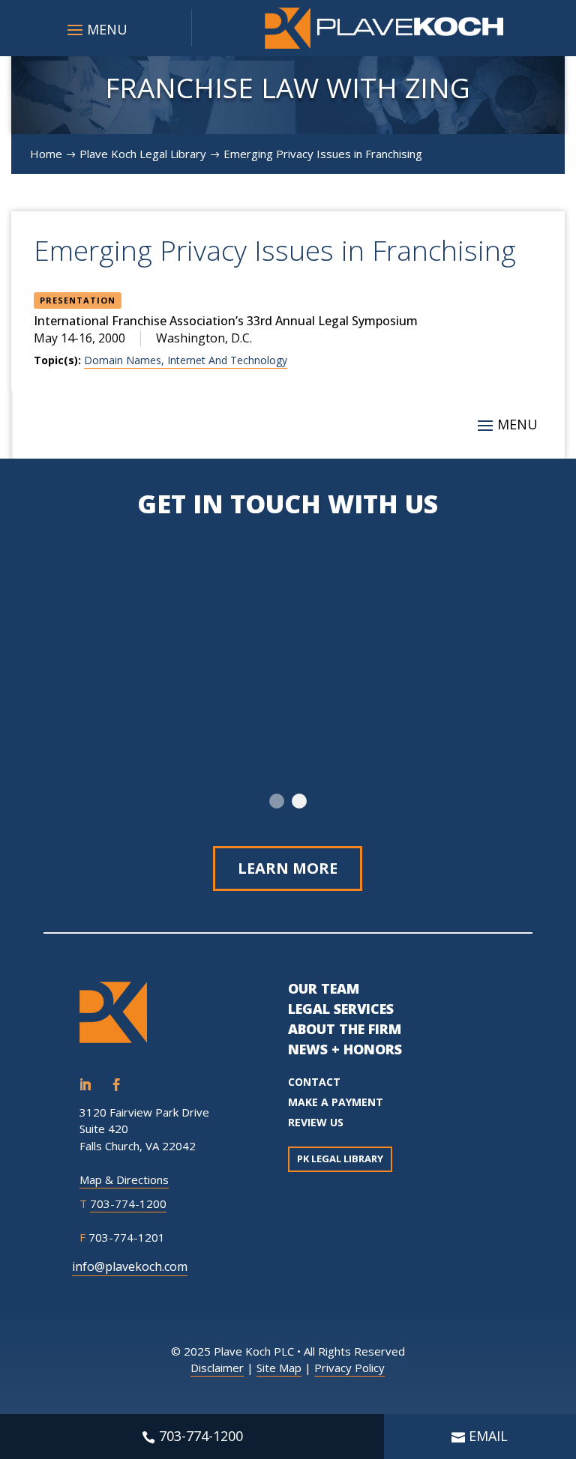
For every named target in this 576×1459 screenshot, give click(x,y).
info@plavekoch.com (130, 1266)
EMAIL (488, 1436)
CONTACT (314, 1082)
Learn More (288, 868)
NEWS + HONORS (345, 1049)
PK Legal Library (340, 1158)
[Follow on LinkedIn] (85, 1085)
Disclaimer (217, 1367)
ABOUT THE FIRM (344, 1029)
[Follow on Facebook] (116, 1085)
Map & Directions (124, 1179)
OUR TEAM (323, 988)
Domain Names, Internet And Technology (185, 360)
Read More (375, 725)
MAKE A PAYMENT (335, 1102)
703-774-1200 (128, 1203)
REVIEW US (316, 1122)
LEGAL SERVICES (341, 1009)
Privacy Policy (349, 1367)
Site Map (279, 1367)
